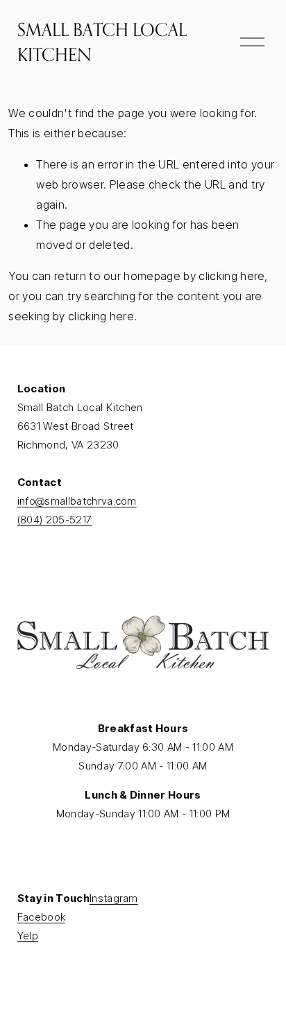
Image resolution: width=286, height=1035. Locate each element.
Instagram (114, 898)
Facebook (41, 916)
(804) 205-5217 (54, 519)
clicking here (231, 276)
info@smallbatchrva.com (77, 500)
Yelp (27, 935)
